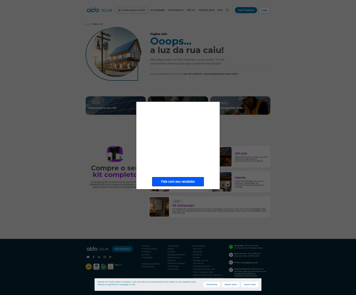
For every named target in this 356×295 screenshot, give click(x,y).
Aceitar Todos (250, 284)
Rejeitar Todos (231, 284)
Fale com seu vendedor (178, 181)
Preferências (211, 284)
